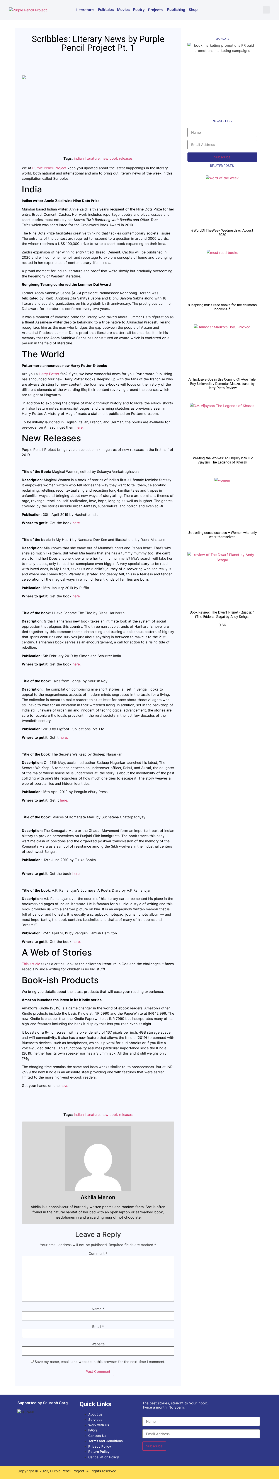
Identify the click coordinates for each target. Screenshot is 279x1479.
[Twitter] (255, 9)
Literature (85, 10)
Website (98, 1344)
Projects (155, 10)
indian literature (87, 158)
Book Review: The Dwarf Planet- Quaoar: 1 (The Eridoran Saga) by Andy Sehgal (222, 614)
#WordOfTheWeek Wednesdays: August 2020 (222, 232)
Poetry (139, 9)
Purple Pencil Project (49, 168)
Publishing (176, 9)
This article (31, 964)
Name (98, 1309)
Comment (97, 1253)
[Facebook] (228, 9)
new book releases (117, 158)
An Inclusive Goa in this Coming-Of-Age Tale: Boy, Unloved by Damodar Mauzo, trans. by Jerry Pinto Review (222, 383)
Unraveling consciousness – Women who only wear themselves (222, 535)
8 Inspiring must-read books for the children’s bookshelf (222, 307)
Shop (193, 9)
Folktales (106, 9)
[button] (266, 10)
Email (98, 1326)
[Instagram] (241, 9)
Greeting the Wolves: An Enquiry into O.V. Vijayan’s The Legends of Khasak (222, 460)
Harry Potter (49, 374)
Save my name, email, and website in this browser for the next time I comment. (100, 1361)
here (76, 873)
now (64, 1085)
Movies (123, 9)
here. (79, 427)
